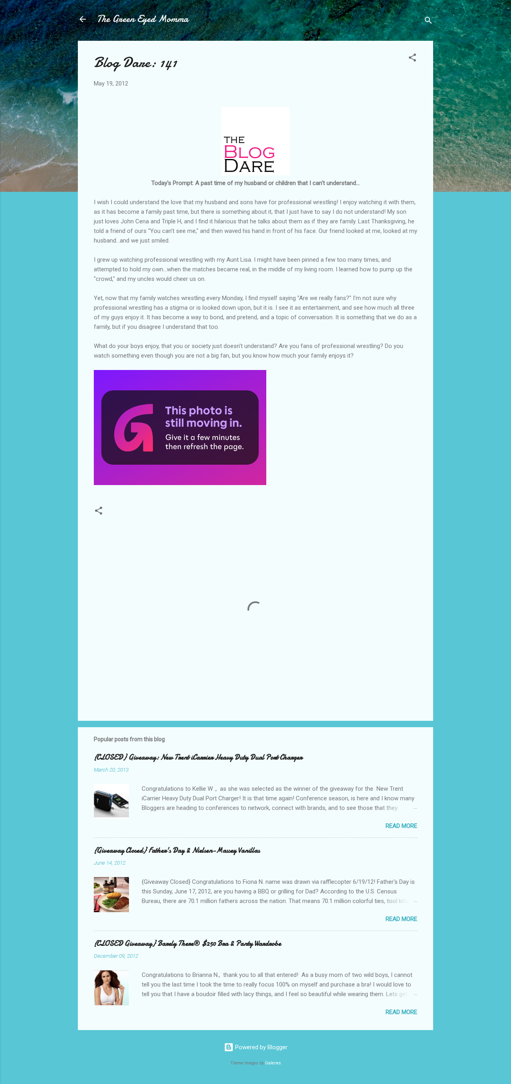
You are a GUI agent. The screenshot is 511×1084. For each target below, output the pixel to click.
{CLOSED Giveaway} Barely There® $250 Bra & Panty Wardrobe (187, 944)
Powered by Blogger (260, 1047)
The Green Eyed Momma (142, 19)
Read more (401, 825)
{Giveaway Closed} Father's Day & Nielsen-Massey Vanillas (177, 850)
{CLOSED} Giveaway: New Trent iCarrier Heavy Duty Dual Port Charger (198, 757)
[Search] (428, 22)
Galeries (273, 1063)
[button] (412, 59)
